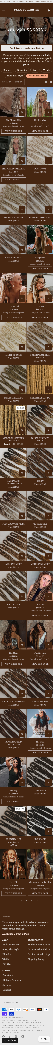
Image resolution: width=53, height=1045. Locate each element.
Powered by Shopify (12, 1033)
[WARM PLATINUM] (13, 199)
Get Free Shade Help (39, 954)
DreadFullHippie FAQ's (13, 1023)
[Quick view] (48, 160)
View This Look (13, 131)
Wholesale (7, 1025)
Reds (35, 70)
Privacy (40, 1030)
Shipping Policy (36, 959)
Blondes (7, 70)
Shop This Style (15, 76)
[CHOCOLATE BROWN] (13, 683)
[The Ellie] (13, 864)
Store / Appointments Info (15, 1020)
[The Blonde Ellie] (13, 102)
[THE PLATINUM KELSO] (13, 150)
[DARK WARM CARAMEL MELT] (13, 463)
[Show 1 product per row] (46, 82)
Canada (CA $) (11, 1003)
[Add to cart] (22, 112)
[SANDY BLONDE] (13, 239)
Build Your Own (11, 944)
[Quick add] (48, 389)
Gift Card (7, 964)
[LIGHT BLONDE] (13, 337)
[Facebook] (3, 1036)
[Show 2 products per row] (51, 82)
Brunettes (22, 70)
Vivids (46, 70)
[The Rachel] (13, 288)
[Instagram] (16, 1036)
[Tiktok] (10, 1036)
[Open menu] (6, 10)
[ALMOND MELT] (13, 546)
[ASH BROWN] (13, 586)
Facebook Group (33, 1023)
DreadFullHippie (12, 1018)
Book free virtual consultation (26, 48)
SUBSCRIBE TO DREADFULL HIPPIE (29, 1025)
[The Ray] (13, 772)
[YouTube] (22, 1036)
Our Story (7, 975)
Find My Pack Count (39, 944)
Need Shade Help (37, 76)
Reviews (6, 985)
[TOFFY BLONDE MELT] (13, 505)
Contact (6, 990)
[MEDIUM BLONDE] (13, 379)
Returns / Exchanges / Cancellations (21, 1028)
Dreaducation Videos (39, 949)
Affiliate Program (11, 980)
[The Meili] (13, 634)
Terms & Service (27, 1030)
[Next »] (37, 900)
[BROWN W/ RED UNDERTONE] (13, 723)
